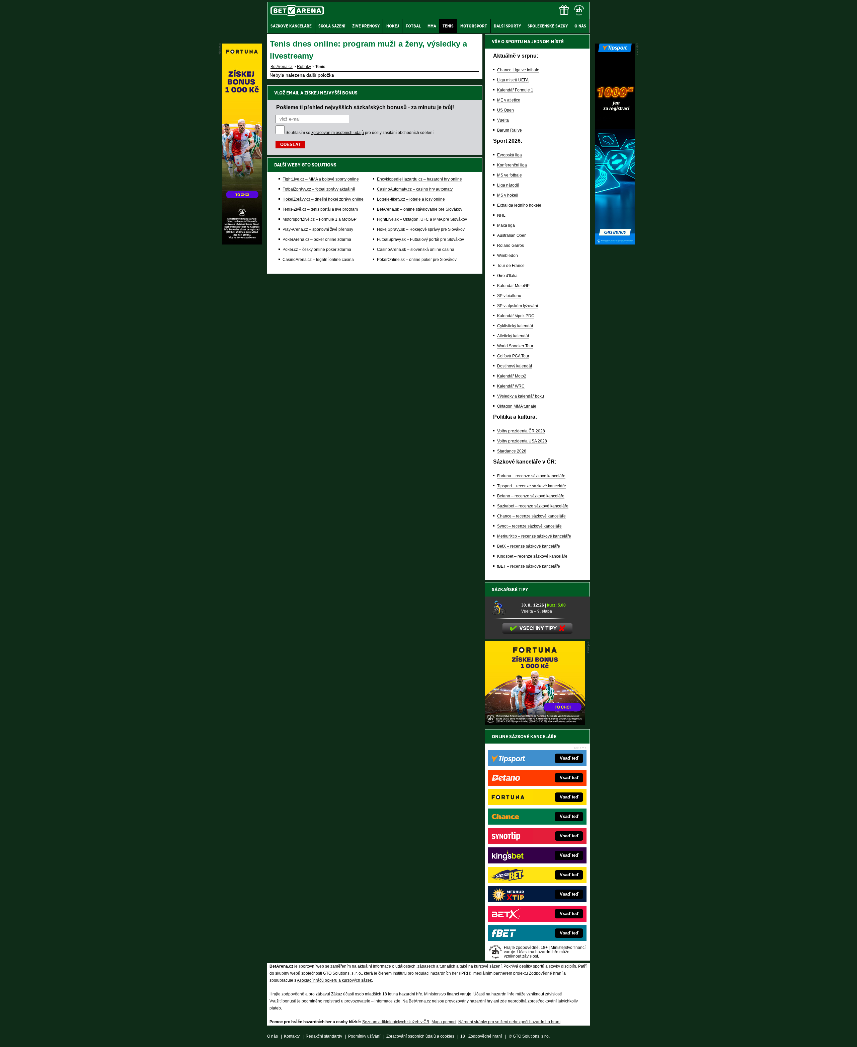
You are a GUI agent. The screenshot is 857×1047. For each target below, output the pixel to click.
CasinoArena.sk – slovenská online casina (415, 249)
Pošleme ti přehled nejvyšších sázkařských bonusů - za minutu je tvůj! (365, 107)
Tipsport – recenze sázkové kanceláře (531, 486)
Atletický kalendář (513, 336)
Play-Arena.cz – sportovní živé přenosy (318, 229)
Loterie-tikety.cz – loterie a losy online (411, 199)
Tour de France (511, 265)
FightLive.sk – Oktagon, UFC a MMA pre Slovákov (422, 219)
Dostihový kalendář (514, 366)
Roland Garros (510, 245)
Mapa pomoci (444, 1022)
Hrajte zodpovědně (286, 994)
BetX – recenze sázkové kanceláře (528, 546)
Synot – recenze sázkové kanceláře (529, 526)
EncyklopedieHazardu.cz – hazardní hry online (419, 179)
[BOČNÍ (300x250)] (535, 723)
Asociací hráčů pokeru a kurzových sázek (334, 980)
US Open (505, 110)
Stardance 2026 (511, 451)
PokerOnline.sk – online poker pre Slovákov (417, 259)
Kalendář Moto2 (511, 376)
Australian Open (512, 235)
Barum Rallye (509, 130)
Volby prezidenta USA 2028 (522, 441)
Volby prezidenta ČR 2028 (521, 431)
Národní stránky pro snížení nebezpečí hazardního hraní (509, 1022)
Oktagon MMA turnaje (516, 406)
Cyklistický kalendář (515, 326)
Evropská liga (509, 155)
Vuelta (503, 120)
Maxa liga (506, 225)
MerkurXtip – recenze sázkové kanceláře (534, 536)
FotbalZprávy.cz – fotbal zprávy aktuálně (319, 189)
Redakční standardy (324, 1036)
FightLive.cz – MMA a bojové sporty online (321, 179)
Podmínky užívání (364, 1036)
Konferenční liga (512, 165)
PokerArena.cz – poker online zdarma (317, 239)
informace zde (387, 1001)
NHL (501, 215)
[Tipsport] (615, 243)
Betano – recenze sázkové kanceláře (530, 496)
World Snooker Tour (515, 346)
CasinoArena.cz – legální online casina (318, 259)
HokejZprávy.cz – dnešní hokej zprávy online (323, 199)
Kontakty (292, 1036)
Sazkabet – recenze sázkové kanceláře (532, 506)
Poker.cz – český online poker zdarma (317, 249)
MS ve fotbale (509, 175)
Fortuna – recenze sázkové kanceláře (531, 476)
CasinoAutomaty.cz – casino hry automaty (415, 189)
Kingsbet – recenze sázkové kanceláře (532, 556)
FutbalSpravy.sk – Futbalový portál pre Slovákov (420, 239)
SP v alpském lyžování (517, 305)
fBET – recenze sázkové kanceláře (528, 566)
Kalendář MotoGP (513, 285)
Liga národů (508, 185)
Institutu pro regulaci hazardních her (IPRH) (432, 973)
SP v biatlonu (509, 295)
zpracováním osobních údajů (337, 132)
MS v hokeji (507, 195)
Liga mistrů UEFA (513, 80)
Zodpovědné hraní (545, 973)
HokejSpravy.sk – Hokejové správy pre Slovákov (421, 229)
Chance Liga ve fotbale (518, 70)
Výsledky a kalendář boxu (520, 396)
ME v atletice (508, 100)
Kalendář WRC (511, 386)
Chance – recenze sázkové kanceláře (531, 516)
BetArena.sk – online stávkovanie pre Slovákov (419, 209)
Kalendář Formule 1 (515, 90)
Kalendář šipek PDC (515, 315)
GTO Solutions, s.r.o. (531, 1036)
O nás (272, 1036)
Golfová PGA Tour (513, 356)
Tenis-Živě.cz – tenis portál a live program (320, 209)
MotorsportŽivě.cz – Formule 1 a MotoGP (320, 219)
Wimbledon (507, 255)
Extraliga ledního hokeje (519, 205)
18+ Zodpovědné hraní (481, 1036)
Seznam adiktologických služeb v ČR (396, 1022)
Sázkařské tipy (510, 589)
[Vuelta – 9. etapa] (504, 608)
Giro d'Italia (507, 275)
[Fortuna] (242, 243)
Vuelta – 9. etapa (536, 611)
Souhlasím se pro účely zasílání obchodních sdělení (360, 132)
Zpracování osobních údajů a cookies (420, 1036)
